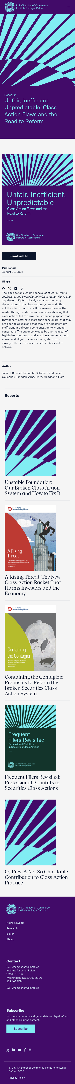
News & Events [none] (15, 922)
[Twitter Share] (9, 288)
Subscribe (21, 1029)
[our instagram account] (30, 1050)
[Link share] (22, 288)
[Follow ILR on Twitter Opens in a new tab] (7, 1050)
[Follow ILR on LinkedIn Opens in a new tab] (13, 1050)
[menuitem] (37, 923)
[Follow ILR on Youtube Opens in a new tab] (19, 1050)
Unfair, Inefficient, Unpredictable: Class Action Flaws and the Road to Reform (30, 110)
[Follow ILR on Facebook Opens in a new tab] (25, 1050)
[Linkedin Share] (15, 288)
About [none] (10, 939)
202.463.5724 (14, 981)
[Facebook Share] (3, 288)
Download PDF (19, 256)
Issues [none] (10, 933)
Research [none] (12, 928)
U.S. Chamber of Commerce (22, 987)
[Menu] (68, 7)
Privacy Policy (17, 1077)
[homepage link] (26, 7)
